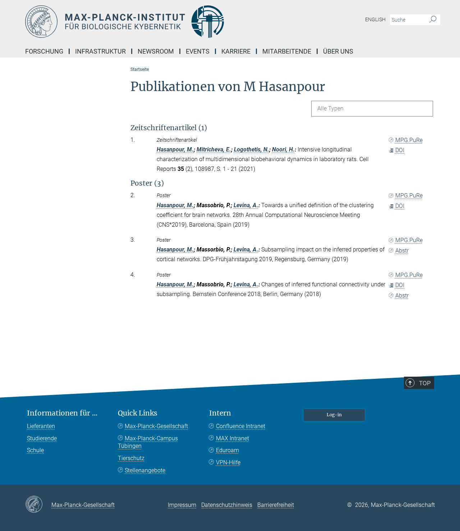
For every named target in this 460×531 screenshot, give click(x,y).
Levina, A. (246, 205)
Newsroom (156, 51)
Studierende (42, 438)
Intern (220, 413)
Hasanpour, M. (175, 149)
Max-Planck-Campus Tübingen (148, 442)
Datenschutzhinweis (226, 505)
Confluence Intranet (240, 426)
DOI (399, 150)
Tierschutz (131, 458)
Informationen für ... (62, 413)
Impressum (182, 505)
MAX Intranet (232, 438)
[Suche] (433, 20)
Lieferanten (41, 426)
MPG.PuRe (409, 140)
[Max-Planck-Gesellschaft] (38, 504)
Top (425, 383)
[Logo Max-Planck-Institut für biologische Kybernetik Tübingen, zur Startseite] (160, 21)
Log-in (334, 414)
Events (198, 51)
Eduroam (227, 450)
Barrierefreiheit (275, 505)
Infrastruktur (100, 51)
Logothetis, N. (251, 149)
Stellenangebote (145, 470)
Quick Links (137, 413)
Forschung (44, 51)
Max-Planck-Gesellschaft (156, 426)
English (375, 19)
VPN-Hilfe (228, 462)
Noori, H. (283, 149)
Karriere (235, 51)
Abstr (402, 250)
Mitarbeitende (286, 51)
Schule (35, 450)
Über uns (338, 51)
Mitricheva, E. (214, 149)
